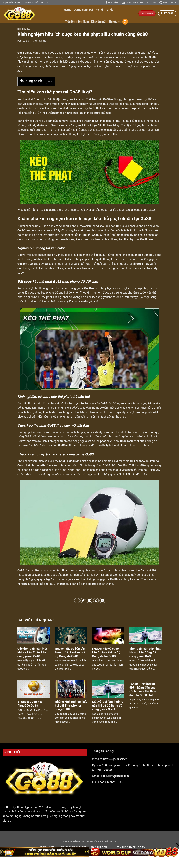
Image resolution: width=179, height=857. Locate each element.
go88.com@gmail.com (115, 776)
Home (67, 9)
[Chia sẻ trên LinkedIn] (102, 600)
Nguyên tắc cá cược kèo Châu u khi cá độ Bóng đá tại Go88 (106, 652)
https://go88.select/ (115, 759)
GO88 (119, 782)
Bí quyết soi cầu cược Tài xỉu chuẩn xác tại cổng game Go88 (118, 209)
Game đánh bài (83, 9)
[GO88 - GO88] (31, 14)
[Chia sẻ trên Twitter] (83, 600)
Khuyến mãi (98, 21)
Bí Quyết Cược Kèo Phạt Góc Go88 (30, 703)
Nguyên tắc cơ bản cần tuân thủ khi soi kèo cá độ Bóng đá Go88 (70, 652)
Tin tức (113, 21)
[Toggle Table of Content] (48, 81)
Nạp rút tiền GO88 (11, 2)
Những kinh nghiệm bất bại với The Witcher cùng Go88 (71, 705)
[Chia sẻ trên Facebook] (77, 600)
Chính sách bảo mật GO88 (37, 2)
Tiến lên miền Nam (77, 21)
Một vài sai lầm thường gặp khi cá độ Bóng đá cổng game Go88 (107, 705)
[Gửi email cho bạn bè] (89, 600)
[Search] (125, 22)
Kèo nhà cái (23, 29)
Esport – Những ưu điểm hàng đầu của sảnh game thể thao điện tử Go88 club (142, 689)
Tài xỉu (109, 9)
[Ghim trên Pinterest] (96, 600)
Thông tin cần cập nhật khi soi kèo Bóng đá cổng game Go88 (145, 652)
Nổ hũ (99, 9)
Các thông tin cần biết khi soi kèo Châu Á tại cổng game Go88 (32, 652)
